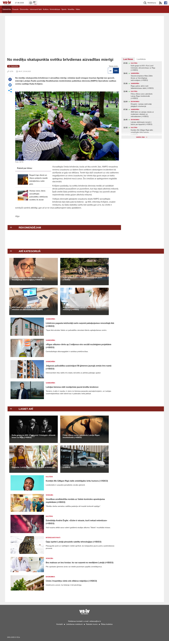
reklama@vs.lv (95, 621)
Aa (110, 71)
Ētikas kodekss (107, 624)
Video (78, 9)
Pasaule (15, 9)
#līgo (17, 216)
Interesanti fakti (36, 9)
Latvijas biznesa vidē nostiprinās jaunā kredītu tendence (72, 387)
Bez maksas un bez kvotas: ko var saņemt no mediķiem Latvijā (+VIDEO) (79, 563)
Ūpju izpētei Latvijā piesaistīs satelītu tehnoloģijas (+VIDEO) (73, 542)
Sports (63, 9)
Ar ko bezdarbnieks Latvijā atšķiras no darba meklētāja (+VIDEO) (81, 308)
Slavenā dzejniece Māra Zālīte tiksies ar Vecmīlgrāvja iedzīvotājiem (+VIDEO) (28, 278)
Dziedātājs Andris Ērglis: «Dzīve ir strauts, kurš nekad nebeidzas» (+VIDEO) (76, 522)
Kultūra (45, 9)
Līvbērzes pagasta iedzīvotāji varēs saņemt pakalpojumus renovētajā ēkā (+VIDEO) (80, 324)
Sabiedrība (6, 9)
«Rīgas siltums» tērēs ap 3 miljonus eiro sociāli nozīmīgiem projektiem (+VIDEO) (78, 345)
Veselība (71, 9)
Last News (128, 59)
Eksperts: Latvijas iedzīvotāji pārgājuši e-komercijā (33, 467)
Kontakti (59, 624)
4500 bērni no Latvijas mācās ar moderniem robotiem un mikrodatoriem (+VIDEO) (30, 308)
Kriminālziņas (55, 9)
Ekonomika (24, 9)
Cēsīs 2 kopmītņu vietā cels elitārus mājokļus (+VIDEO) (71, 581)
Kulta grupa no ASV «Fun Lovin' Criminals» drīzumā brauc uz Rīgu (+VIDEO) (33, 436)
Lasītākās (141, 59)
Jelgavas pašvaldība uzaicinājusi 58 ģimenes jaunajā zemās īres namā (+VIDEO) (78, 367)
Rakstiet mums (92, 624)
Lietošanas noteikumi (74, 624)
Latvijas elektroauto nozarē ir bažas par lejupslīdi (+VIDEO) (83, 466)
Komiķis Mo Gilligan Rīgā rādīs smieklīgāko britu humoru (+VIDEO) (77, 481)
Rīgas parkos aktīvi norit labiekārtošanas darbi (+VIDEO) (82, 278)
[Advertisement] (84, 38)
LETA (11, 71)
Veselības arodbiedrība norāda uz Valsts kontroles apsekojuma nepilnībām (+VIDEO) (75, 500)
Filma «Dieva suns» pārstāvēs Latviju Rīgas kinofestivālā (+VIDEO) (81, 436)
